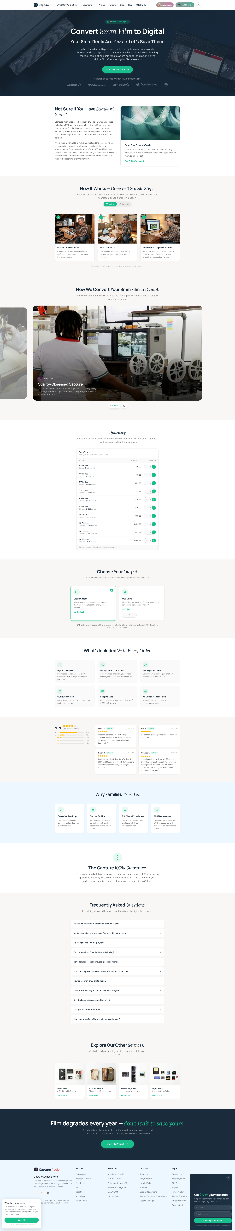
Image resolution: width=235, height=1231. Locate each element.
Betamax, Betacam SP (117, 1183)
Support (175, 1187)
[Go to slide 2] (116, 405)
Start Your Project (115, 69)
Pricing (102, 5)
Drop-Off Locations (148, 1192)
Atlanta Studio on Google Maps (153, 1196)
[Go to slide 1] (112, 405)
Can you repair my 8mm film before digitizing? (94, 952)
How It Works (145, 1183)
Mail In (111, 204)
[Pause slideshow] (124, 405)
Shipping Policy (179, 1200)
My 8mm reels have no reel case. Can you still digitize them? (100, 933)
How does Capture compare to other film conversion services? (101, 971)
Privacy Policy (178, 1192)
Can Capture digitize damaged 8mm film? (92, 1000)
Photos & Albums (83, 1178)
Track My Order (178, 1178)
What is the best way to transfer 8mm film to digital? (97, 990)
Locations (87, 5)
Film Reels (80, 1183)
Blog (122, 5)
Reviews (112, 5)
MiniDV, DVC (113, 1196)
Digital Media (81, 1200)
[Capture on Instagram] (42, 1193)
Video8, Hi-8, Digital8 (117, 1187)
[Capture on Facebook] (36, 1193)
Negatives (80, 1192)
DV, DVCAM (113, 1192)
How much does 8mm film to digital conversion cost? (97, 1019)
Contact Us (177, 1174)
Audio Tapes (81, 1196)
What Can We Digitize (67, 5)
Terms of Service (179, 1196)
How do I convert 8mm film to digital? (90, 981)
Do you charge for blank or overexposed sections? (96, 961)
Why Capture (146, 1178)
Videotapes (81, 1174)
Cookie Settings (179, 1205)
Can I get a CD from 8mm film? (87, 1009)
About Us (144, 1174)
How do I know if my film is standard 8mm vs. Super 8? (97, 923)
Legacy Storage (147, 1200)
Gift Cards (141, 5)
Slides (78, 1187)
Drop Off (125, 204)
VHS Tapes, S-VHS (116, 1174)
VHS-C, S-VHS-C (115, 1178)
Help (130, 5)
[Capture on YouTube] (48, 1193)
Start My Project (115, 1143)
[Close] (229, 1174)
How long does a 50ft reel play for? (89, 942)
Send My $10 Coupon (211, 1218)
